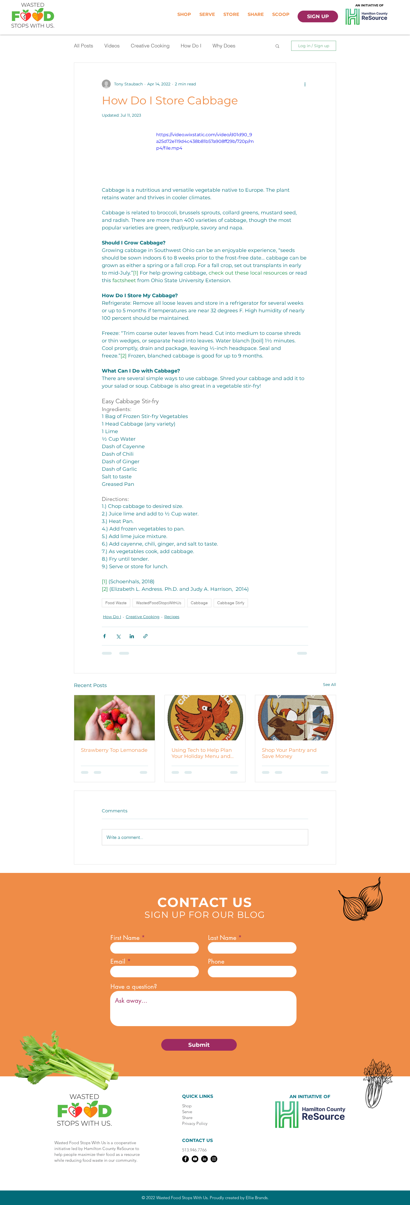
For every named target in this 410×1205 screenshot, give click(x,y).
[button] (277, 46)
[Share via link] (145, 636)
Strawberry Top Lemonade (114, 750)
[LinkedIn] (204, 1159)
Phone (216, 961)
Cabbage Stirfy (230, 602)
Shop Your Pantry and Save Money (289, 753)
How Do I (191, 45)
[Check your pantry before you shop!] (295, 717)
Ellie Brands (256, 1197)
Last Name (222, 938)
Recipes (171, 616)
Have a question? (133, 986)
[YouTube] (195, 1159)
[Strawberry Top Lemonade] (114, 717)
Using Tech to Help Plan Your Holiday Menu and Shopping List (202, 753)
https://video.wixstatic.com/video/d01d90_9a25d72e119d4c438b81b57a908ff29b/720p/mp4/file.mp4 (205, 141)
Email (117, 961)
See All (329, 684)
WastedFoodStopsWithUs (158, 602)
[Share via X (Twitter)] (118, 636)
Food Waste (116, 602)
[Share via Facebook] (104, 636)
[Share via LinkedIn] (131, 636)
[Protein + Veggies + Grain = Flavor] (205, 717)
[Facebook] (185, 1159)
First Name (124, 938)
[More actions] (305, 84)
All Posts (83, 45)
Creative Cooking (150, 45)
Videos (112, 45)
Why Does (224, 45)
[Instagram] (214, 1159)
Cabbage (199, 602)
